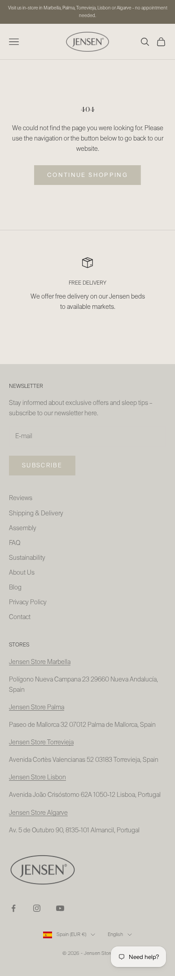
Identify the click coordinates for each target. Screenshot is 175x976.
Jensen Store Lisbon (37, 777)
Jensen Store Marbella (39, 662)
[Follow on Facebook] (13, 908)
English (115, 934)
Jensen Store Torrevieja (41, 742)
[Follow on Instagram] (36, 908)
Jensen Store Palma (36, 707)
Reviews (20, 498)
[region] (87, 290)
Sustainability (27, 558)
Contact (20, 617)
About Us (22, 573)
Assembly (22, 528)
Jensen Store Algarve (38, 813)
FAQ (14, 543)
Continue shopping (87, 174)
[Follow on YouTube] (60, 908)
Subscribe (42, 466)
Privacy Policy (28, 602)
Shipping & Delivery (36, 513)
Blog (15, 588)
